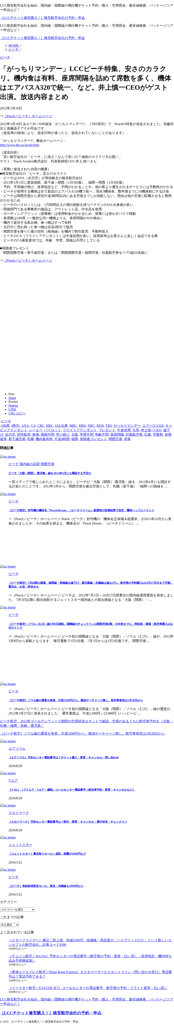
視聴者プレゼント (93, 439)
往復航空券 (134, 434)
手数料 (158, 434)
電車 (127, 439)
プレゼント (106, 430)
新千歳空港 (16, 439)
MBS (82, 425)
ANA (25, 425)
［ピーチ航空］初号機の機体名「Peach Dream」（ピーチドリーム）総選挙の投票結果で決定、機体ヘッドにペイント (81, 510)
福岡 (74, 439)
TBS (108, 425)
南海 (35, 434)
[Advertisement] (35, 296)
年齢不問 (102, 434)
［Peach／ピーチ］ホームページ (27, 116)
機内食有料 (44, 439)
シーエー (35, 430)
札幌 (30, 439)
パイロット (52, 430)
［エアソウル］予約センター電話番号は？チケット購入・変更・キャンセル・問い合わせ (63, 757)
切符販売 (24, 434)
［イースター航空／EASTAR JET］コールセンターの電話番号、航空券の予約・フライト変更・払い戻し (87, 988)
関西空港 (115, 439)
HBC (49, 425)
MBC (73, 425)
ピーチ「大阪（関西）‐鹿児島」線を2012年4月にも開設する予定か (49, 473)
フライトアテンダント (80, 430)
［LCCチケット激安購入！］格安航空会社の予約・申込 (42, 18)
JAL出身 (61, 425)
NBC (91, 425)
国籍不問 (47, 434)
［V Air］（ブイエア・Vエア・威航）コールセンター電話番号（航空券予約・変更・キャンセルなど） (71, 789)
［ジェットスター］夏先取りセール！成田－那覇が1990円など (47, 853)
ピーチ (6, 421)
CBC (40, 425)
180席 (5, 425)
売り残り (63, 434)
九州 (135, 430)
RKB (100, 425)
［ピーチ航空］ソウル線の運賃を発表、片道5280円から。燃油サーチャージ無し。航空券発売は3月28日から (75, 700)
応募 (147, 434)
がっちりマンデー (127, 425)
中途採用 (124, 430)
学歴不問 (86, 434)
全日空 (10, 434)
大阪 (74, 434)
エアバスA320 (153, 425)
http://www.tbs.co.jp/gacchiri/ (19, 145)
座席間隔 (117, 434)
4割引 (15, 425)
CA (33, 425)
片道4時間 (62, 439)
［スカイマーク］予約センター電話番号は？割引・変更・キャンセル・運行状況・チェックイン (67, 821)
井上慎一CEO (151, 430)
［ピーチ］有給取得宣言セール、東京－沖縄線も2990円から (45, 885)
